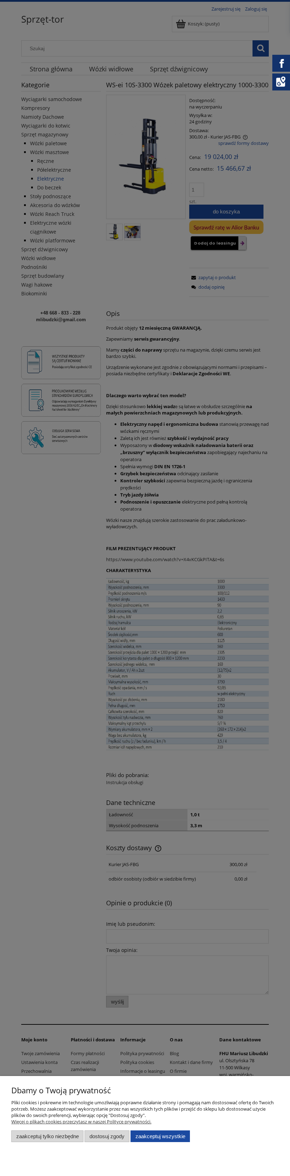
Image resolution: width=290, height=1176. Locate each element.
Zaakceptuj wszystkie (160, 1136)
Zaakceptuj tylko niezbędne (47, 1136)
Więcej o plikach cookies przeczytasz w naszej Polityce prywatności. (81, 1121)
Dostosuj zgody (106, 1136)
